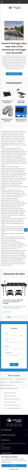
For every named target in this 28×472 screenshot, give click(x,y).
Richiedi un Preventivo (14, 73)
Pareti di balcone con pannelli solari (7, 101)
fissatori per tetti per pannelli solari (12, 399)
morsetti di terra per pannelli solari (12, 405)
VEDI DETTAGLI (7, 93)
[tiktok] (20, 425)
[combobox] (8, 348)
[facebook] (8, 425)
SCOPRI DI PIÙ (7, 312)
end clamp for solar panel (10, 402)
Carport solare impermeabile (21, 101)
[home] (14, 7)
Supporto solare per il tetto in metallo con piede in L (21, 120)
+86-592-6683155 (6, 447)
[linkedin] (16, 425)
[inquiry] (26, 230)
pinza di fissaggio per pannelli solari (12, 408)
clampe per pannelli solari (10, 392)
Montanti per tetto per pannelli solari (7, 119)
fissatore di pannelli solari (10, 395)
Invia (14, 364)
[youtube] (12, 425)
